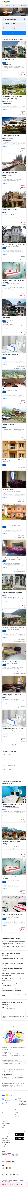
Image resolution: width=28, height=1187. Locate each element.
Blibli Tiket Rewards (6, 1123)
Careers (3, 1117)
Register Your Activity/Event (5, 1145)
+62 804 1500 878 (22, 1101)
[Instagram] (17, 1174)
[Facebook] (3, 1174)
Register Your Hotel (6, 1142)
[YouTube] (14, 1174)
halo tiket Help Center (6, 1133)
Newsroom (4, 1114)
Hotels (16, 1114)
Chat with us (7, 1100)
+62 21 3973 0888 (22, 1104)
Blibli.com (4, 1127)
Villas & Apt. (17, 1117)
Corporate (4, 1119)
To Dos (16, 1119)
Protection (4, 1125)
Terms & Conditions (6, 1140)
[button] (14, 959)
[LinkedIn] (10, 1174)
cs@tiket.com (8, 1103)
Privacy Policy (4, 1138)
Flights (16, 1112)
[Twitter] (6, 1174)
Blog (2, 1112)
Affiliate (3, 1121)
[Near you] (24, 19)
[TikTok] (21, 1174)
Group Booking (5, 1136)
